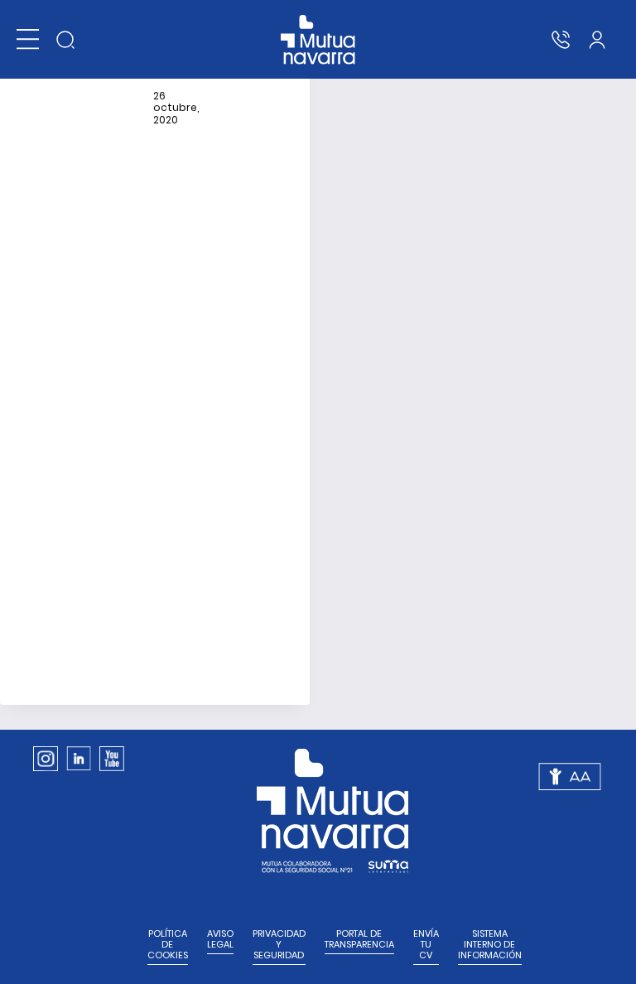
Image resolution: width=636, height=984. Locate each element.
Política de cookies (167, 945)
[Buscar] (65, 39)
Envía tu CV (426, 945)
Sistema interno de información (490, 945)
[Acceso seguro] (597, 40)
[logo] (318, 40)
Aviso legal (220, 939)
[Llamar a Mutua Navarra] (561, 40)
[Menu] (28, 39)
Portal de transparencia (359, 939)
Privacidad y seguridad (279, 945)
